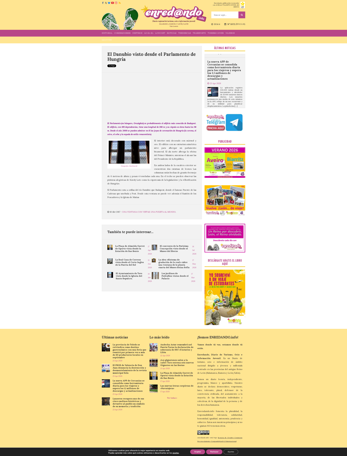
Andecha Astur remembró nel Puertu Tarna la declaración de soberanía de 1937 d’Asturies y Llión (176, 348)
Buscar (241, 15)
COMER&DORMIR (122, 33)
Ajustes (231, 451)
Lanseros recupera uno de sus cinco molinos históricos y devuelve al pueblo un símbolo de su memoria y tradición (224, 98)
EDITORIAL (107, 33)
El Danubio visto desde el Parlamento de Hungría (151, 56)
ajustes (176, 453)
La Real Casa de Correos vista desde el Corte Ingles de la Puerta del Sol (129, 262)
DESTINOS (137, 33)
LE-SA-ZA (148, 33)
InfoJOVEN (107, 40)
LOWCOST (160, 33)
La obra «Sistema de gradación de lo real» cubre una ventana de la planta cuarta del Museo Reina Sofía (173, 263)
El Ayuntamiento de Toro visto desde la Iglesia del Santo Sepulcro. (129, 276)
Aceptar (197, 451)
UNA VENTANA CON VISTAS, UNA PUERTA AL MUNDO (149, 212)
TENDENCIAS (184, 33)
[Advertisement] (151, 97)
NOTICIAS (171, 33)
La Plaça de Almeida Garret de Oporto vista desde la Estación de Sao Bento (130, 248)
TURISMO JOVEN (216, 33)
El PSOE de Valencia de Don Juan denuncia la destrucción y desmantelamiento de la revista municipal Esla (130, 369)
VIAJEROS (230, 33)
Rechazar (214, 451)
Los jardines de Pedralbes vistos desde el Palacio (175, 276)
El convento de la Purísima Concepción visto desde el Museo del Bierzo (174, 248)
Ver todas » (172, 398)
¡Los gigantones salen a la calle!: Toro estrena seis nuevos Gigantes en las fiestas (177, 362)
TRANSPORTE (199, 33)
